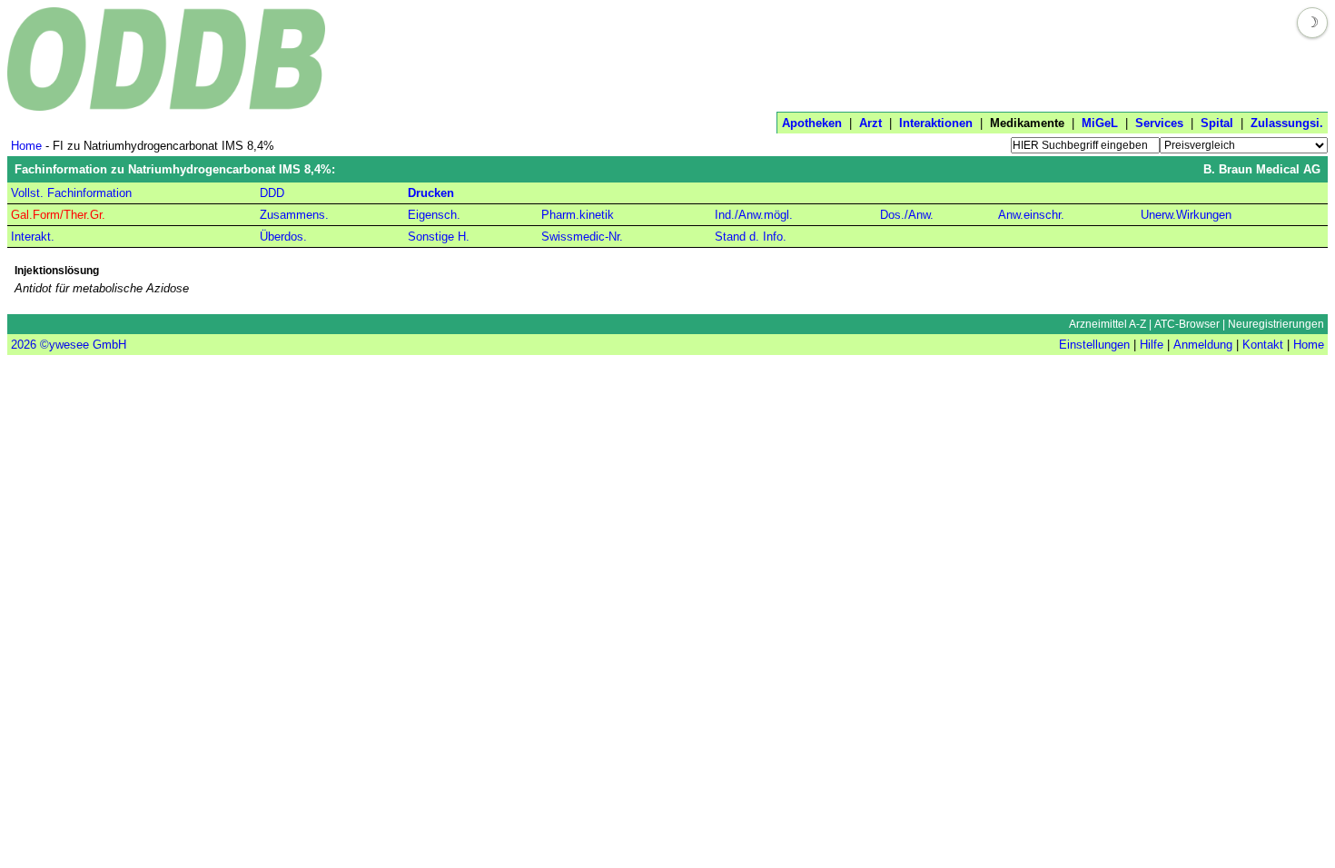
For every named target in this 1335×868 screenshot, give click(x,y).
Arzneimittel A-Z (1107, 324)
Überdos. (283, 236)
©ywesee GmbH (81, 344)
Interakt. (32, 236)
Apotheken (812, 123)
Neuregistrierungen (1276, 324)
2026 (23, 344)
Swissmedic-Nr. (582, 236)
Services (1159, 123)
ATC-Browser (1187, 324)
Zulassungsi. (1287, 123)
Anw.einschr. (1031, 215)
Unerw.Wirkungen (1186, 215)
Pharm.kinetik (577, 215)
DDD (272, 193)
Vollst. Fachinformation (71, 193)
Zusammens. (294, 215)
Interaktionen (936, 123)
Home (26, 146)
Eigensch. (434, 215)
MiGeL (1100, 123)
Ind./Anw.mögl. (754, 215)
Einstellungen (1094, 344)
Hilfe (1151, 344)
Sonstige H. (439, 236)
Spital (1217, 123)
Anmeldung (1202, 344)
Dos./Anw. (907, 215)
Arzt (870, 123)
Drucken (431, 193)
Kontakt (1262, 344)
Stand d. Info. (750, 236)
